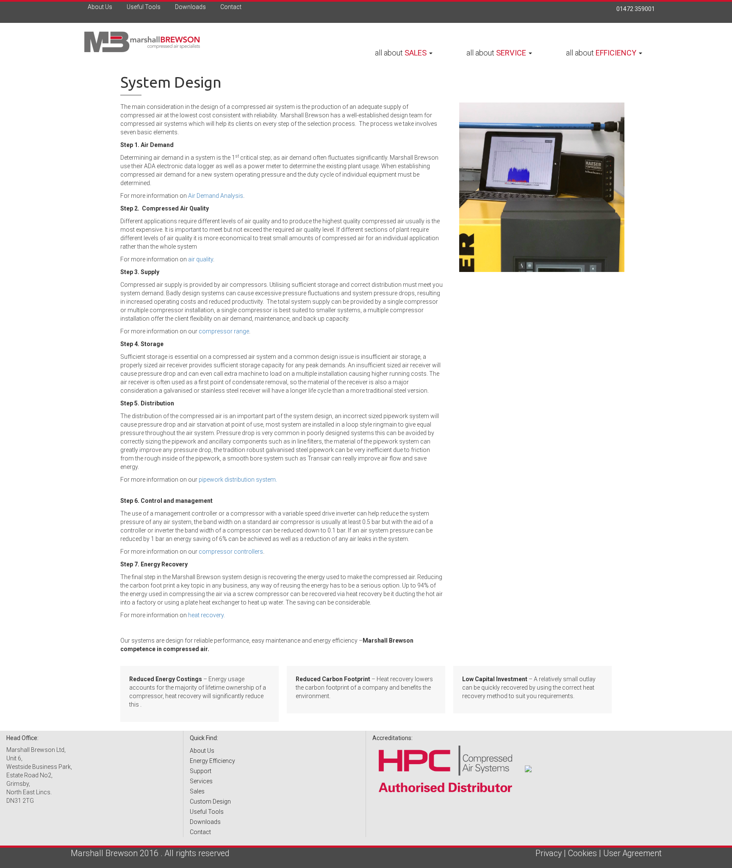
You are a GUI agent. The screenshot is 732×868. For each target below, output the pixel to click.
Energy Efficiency (212, 760)
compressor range (224, 331)
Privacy (548, 853)
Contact (230, 6)
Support (200, 771)
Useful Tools (143, 6)
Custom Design (210, 801)
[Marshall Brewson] (153, 42)
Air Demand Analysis (215, 195)
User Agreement (632, 853)
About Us (99, 6)
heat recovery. (206, 615)
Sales (197, 791)
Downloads (190, 6)
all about (401, 52)
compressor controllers (231, 551)
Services (201, 781)
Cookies (582, 853)
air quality (200, 259)
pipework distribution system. (238, 479)
